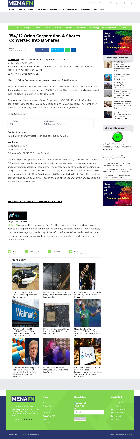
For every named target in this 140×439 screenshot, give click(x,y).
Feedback (47, 423)
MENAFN (13, 59)
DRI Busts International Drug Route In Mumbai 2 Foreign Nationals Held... (56, 331)
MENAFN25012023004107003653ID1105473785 (35, 201)
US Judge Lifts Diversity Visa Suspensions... (119, 85)
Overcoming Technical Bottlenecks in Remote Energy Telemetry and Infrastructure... (116, 158)
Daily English (81, 403)
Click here (27, 419)
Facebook (119, 403)
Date (11, 49)
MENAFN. (25, 434)
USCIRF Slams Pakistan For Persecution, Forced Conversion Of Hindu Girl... (122, 66)
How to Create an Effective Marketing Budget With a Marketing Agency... (116, 176)
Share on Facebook (42, 50)
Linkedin (118, 416)
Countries (85, 10)
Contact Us (47, 409)
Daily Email (119, 413)
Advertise (46, 413)
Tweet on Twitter (57, 50)
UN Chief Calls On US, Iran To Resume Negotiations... (122, 77)
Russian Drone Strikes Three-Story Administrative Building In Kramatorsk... (57, 295)
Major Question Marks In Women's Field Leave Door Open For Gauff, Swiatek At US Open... (87, 332)
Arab (38, 28)
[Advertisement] (71, 18)
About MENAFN (49, 416)
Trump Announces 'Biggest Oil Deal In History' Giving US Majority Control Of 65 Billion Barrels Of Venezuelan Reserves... (25, 372)
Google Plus (120, 409)
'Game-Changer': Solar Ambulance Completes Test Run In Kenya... (24, 295)
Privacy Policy (48, 406)
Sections (98, 10)
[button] (124, 3)
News (21, 10)
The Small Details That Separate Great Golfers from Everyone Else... (116, 165)
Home (11, 10)
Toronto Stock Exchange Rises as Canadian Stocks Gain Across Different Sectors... (118, 170)
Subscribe (80, 419)
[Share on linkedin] (73, 50)
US (14, 28)
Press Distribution (37, 10)
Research (71, 10)
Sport (123, 28)
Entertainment (106, 28)
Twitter (118, 406)
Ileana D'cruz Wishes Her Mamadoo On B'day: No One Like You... (55, 370)
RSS (117, 419)
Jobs (44, 419)
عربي (118, 3)
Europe (27, 28)
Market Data (56, 10)
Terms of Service (49, 403)
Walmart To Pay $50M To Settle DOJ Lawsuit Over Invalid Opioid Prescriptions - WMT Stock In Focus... (24, 332)
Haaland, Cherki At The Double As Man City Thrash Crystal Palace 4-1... (87, 295)
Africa (57, 28)
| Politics (67, 28)
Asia (47, 28)
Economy (81, 28)
